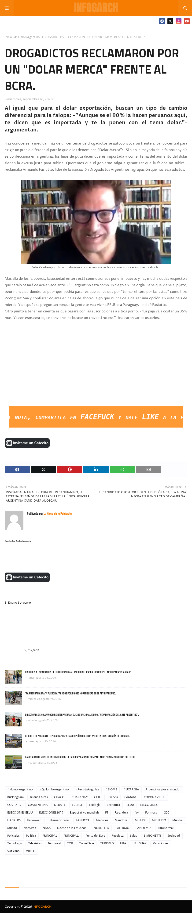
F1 (106, 813)
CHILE (98, 797)
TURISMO (107, 844)
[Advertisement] (40, 370)
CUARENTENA (38, 805)
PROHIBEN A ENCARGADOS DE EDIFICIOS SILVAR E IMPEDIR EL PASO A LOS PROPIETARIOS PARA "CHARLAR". (78, 672)
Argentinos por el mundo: (163, 790)
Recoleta (117, 836)
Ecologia (94, 805)
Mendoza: (122, 820)
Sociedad (173, 836)
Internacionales (59, 820)
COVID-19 (14, 805)
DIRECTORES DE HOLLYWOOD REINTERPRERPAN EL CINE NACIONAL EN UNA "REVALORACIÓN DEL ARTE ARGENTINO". (82, 714)
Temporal (54, 844)
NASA (47, 828)
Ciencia (113, 797)
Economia (113, 805)
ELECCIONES (149, 805)
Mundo (12, 828)
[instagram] (178, 21)
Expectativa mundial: (84, 813)
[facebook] (162, 21)
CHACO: (59, 797)
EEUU (130, 805)
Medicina (102, 820)
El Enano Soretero (18, 603)
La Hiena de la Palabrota (57, 514)
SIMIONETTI (152, 836)
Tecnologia (14, 844)
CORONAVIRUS (154, 797)
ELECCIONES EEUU (20, 813)
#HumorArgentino (27, 37)
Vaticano (13, 851)
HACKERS (14, 820)
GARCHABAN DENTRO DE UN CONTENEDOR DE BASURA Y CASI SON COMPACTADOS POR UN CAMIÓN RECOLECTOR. (80, 757)
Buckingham (15, 797)
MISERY (140, 820)
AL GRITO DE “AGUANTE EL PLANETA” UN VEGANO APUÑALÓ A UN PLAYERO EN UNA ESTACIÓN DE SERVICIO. (77, 736)
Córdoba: (130, 797)
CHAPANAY (80, 797)
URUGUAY (140, 844)
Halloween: (34, 820)
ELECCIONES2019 (51, 813)
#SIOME (111, 790)
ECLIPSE (77, 805)
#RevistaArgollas (87, 790)
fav (136, 813)
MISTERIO (159, 820)
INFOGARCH (42, 907)
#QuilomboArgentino (54, 790)
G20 (167, 813)
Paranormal (166, 828)
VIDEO (30, 851)
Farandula (121, 813)
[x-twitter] (170, 21)
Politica (31, 836)
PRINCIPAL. (71, 836)
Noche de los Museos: (72, 828)
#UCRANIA (131, 790)
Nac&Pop (29, 828)
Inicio (8, 37)
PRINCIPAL (49, 836)
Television (34, 844)
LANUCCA (83, 820)
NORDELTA (101, 828)
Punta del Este (95, 836)
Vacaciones (160, 844)
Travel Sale (86, 844)
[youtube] (187, 21)
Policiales (13, 836)
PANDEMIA (143, 828)
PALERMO (122, 828)
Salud (133, 836)
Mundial (177, 820)
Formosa (151, 813)
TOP (70, 844)
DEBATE (60, 805)
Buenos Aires (39, 797)
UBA (123, 844)
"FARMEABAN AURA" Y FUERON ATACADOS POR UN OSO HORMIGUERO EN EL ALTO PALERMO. (70, 693)
